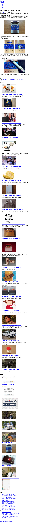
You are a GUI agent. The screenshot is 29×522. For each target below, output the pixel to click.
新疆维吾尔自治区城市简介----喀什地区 (6, 512)
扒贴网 (3, 12)
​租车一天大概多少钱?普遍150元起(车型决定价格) (8, 504)
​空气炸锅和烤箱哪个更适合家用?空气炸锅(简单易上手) (9, 79)
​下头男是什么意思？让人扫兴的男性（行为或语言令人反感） (13, 224)
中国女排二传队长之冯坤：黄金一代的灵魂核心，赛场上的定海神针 (10, 513)
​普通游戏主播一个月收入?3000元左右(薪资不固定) (11, 137)
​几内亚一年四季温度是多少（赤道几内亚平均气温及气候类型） (10, 495)
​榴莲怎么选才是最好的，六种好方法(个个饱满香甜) (11, 180)
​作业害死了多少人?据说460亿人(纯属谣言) (10, 151)
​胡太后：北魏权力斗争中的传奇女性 (6, 517)
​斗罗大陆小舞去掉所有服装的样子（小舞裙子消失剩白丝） (9, 494)
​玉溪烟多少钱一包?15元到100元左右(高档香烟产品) (11, 267)
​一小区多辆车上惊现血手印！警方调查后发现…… (11, 340)
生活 (2, 4)
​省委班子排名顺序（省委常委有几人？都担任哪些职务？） (9, 502)
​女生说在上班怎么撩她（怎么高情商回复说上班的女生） (9, 505)
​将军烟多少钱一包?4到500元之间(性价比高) (10, 281)
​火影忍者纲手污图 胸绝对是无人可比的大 (7, 442)
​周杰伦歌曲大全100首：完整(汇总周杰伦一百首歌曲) (11, 325)
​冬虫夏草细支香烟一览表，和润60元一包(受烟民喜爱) (12, 195)
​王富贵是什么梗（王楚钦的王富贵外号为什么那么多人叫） (9, 498)
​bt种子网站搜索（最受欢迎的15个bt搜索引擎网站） (8, 501)
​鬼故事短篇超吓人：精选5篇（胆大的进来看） (10, 369)
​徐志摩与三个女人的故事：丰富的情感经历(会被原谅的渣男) (13, 209)
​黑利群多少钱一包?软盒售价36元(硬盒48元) (7, 465)
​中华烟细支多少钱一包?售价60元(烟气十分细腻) (8, 508)
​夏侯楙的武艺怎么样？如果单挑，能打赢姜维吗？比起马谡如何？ (10, 516)
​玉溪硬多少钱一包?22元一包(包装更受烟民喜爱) (11, 252)
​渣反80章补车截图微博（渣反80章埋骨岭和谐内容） (8, 384)
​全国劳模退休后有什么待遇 (5, 500)
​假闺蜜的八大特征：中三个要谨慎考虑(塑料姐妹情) (11, 166)
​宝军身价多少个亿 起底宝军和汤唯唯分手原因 (7, 503)
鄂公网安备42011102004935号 (4, 521)
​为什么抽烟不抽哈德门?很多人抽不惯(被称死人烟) (11, 238)
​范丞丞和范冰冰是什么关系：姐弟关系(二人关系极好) (12, 123)
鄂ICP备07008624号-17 (10, 521)
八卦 (2, 5)
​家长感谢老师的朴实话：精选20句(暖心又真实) (10, 355)
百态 (2, 6)
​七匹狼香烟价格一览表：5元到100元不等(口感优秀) (11, 296)
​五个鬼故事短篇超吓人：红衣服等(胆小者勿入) (10, 310)
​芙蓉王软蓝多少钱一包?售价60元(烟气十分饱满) (11, 108)
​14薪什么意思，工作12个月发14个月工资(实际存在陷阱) (9, 506)
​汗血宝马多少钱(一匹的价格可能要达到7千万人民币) (8, 509)
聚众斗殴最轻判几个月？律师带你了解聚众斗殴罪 (8, 514)
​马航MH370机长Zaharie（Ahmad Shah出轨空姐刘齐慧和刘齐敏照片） (10, 478)
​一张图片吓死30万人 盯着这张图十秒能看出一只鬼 (8, 497)
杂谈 (2, 7)
